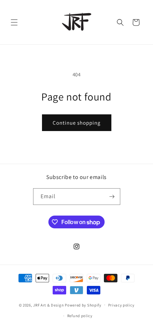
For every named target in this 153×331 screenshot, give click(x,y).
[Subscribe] (112, 196)
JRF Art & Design (48, 304)
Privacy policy (121, 305)
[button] (14, 22)
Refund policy (80, 315)
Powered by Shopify (83, 304)
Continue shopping (77, 122)
